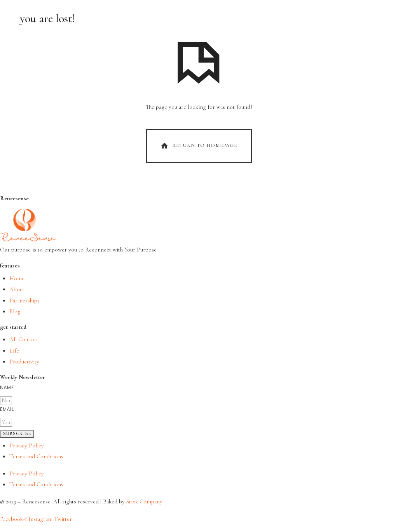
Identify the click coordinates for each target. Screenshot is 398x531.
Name (7, 387)
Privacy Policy (26, 445)
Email (7, 409)
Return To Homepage (204, 145)
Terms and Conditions (36, 456)
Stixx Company (144, 501)
